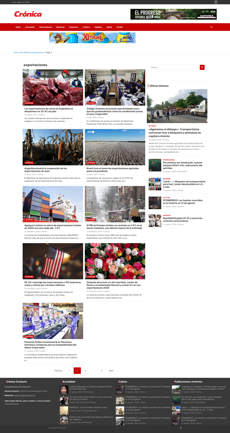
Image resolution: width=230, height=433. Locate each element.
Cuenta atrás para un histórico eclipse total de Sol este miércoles (90, 387)
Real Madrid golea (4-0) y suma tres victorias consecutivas (182, 219)
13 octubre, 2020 (31, 351)
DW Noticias (182, 171)
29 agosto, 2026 (131, 413)
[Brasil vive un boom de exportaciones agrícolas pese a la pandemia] (115, 147)
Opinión (98, 27)
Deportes (73, 27)
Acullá (119, 27)
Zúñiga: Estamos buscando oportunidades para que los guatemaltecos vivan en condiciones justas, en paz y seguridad (115, 111)
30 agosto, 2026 (169, 224)
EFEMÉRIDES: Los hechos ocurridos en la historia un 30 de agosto (147, 398)
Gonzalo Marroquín (89, 411)
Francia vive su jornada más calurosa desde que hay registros (91, 418)
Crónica (42, 115)
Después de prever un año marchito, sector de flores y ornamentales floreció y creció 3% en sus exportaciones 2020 (114, 285)
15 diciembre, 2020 (94, 291)
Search (202, 67)
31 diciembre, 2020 (32, 231)
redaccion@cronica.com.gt (24, 395)
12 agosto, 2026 (75, 392)
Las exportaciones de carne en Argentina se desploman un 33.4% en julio (48, 110)
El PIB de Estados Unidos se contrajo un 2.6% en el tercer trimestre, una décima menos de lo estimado (114, 226)
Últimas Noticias (159, 85)
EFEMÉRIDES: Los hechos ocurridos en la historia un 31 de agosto (183, 201)
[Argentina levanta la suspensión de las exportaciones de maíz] (53, 147)
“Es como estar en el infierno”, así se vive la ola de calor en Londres (90, 398)
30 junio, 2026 (75, 411)
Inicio (18, 27)
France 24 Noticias (88, 402)
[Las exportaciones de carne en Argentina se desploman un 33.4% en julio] (53, 87)
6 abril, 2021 (91, 117)
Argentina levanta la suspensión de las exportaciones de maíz (45, 170)
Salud (109, 27)
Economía (30, 27)
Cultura (86, 27)
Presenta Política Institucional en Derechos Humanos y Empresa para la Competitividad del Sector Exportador (50, 345)
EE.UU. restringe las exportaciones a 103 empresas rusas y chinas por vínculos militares (52, 283)
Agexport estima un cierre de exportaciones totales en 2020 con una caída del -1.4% (52, 226)
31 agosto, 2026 (155, 140)
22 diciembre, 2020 (32, 288)
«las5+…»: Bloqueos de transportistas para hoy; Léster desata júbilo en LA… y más (184, 184)
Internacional (45, 27)
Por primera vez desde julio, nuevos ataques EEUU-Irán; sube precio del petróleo (182, 165)
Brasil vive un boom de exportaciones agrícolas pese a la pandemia (113, 170)
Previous (58, 370)
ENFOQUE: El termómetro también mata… (88, 407)
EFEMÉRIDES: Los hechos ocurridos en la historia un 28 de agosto (147, 419)
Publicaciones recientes (188, 381)
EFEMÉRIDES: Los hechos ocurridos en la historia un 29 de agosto (147, 408)
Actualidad (68, 381)
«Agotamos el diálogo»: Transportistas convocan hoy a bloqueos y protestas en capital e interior (175, 133)
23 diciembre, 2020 (94, 231)
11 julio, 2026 (74, 402)
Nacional (60, 27)
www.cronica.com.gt (11, 404)
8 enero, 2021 (92, 174)
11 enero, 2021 (30, 174)
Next (111, 370)
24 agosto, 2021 (30, 115)
